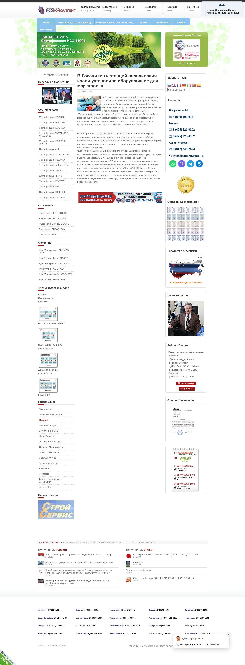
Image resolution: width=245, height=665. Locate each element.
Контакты (138, 562)
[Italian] (189, 85)
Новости (55, 542)
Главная (43, 542)
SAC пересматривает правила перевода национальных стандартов (80, 554)
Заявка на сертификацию (139, 570)
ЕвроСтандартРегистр (183, 359)
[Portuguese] (194, 85)
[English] (174, 85)
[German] (184, 85)
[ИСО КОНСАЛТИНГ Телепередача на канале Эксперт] (57, 103)
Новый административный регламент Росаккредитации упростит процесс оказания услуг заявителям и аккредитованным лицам (78, 571)
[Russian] (169, 85)
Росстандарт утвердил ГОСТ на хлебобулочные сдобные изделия (79, 562)
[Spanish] (198, 85)
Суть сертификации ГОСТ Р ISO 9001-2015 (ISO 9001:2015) (163, 578)
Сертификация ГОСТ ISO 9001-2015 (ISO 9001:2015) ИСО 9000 (165, 554)
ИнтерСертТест (180, 363)
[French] (179, 85)
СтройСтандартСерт (183, 376)
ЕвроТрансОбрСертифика (185, 366)
